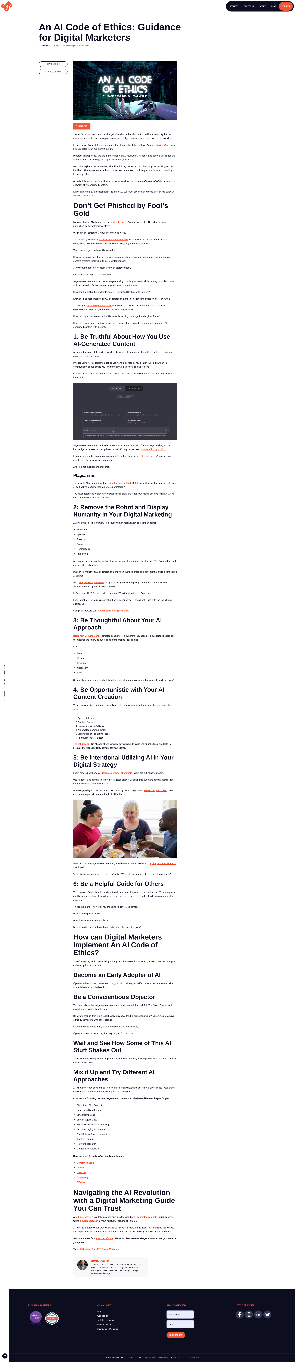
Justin (58, 46)
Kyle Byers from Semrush (163, 863)
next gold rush (118, 222)
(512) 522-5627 (150, 1358)
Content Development (70, 46)
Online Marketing (110, 1249)
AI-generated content (145, 1217)
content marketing (105, 1325)
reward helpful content (155, 790)
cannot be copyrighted (119, 483)
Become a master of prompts (117, 773)
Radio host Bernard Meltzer (87, 635)
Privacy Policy (192, 1358)
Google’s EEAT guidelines (91, 582)
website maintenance (107, 1320)
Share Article (53, 64)
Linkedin (4, 682)
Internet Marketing (85, 46)
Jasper (80, 1167)
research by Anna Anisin (99, 305)
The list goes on (81, 744)
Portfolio (249, 6)
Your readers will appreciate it (113, 610)
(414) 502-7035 (179, 1358)
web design (102, 1316)
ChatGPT (81, 1172)
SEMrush (81, 1182)
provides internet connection (113, 239)
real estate (144, 456)
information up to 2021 (154, 449)
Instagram (4, 696)
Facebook (4, 669)
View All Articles (53, 71)
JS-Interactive (83, 1217)
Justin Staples (100, 1260)
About (263, 6)
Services (234, 6)
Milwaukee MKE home (107, 1329)
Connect (286, 6)
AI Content (85, 1249)
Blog (273, 6)
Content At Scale (85, 1162)
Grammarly (82, 1177)
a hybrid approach (89, 1221)
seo (99, 1311)
